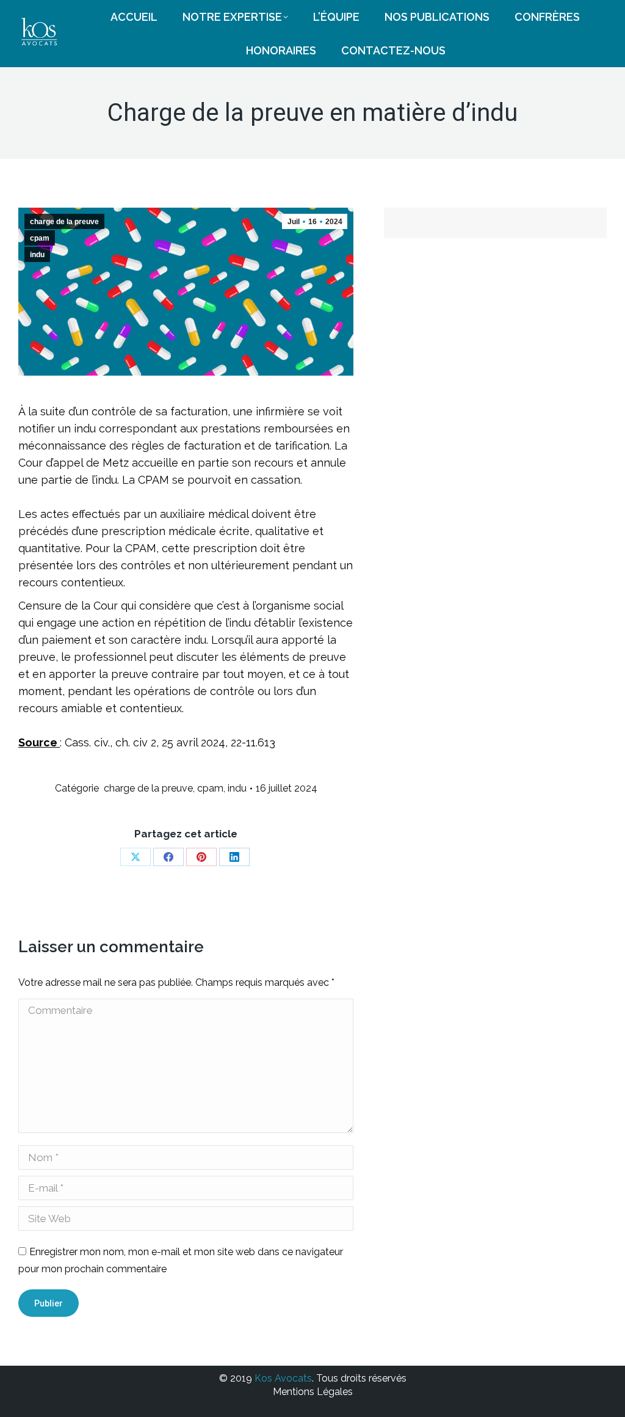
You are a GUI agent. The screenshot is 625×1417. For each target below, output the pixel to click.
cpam (39, 238)
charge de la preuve (64, 221)
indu (37, 254)
